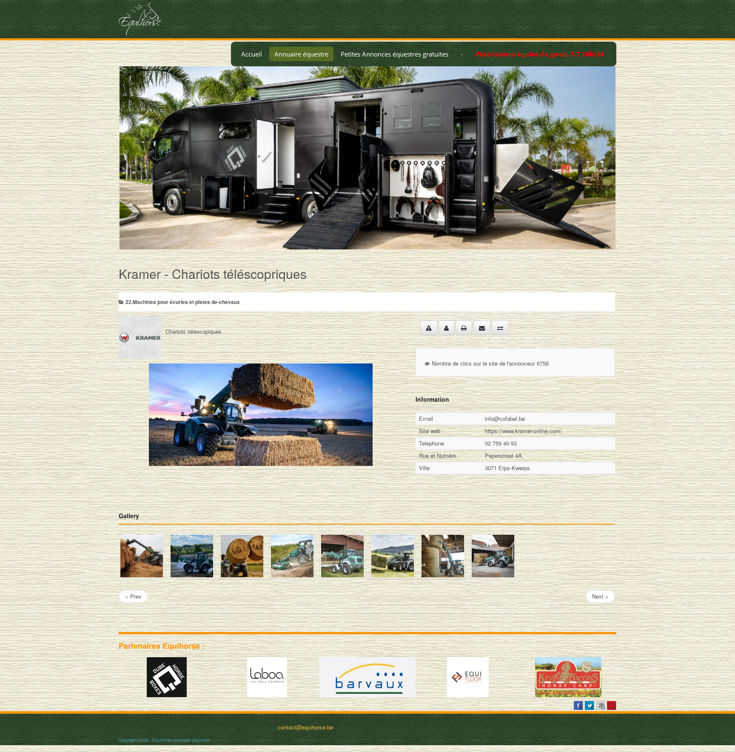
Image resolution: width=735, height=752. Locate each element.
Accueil (251, 54)
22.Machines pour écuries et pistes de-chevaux (182, 302)
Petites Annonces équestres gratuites (394, 54)
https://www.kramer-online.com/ (523, 431)
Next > (600, 596)
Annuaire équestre (301, 54)
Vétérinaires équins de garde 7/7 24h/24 (539, 54)
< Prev (133, 596)
